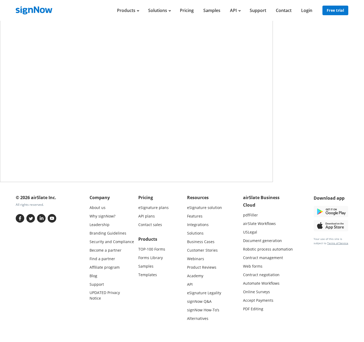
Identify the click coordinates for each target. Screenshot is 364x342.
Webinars (195, 258)
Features (195, 216)
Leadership (100, 224)
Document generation (262, 240)
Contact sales (150, 224)
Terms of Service (337, 243)
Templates (147, 274)
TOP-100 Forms (151, 249)
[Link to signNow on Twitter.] (30, 218)
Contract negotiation (261, 274)
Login (306, 10)
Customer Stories (202, 250)
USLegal (250, 232)
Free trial (335, 10)
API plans (146, 216)
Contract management (263, 257)
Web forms (252, 266)
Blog (93, 275)
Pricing (187, 10)
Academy (195, 275)
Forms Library (150, 257)
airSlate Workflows (259, 223)
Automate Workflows (261, 283)
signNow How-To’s (203, 309)
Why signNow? (102, 216)
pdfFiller (250, 215)
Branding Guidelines (108, 233)
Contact (284, 10)
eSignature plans (153, 207)
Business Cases (201, 241)
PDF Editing (253, 308)
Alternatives (197, 318)
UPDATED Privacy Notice (105, 295)
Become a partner (106, 250)
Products (126, 10)
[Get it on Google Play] (331, 211)
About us (98, 207)
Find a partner (102, 258)
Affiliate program (105, 267)
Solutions (157, 10)
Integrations (198, 224)
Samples (211, 10)
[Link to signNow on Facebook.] (20, 218)
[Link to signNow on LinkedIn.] (41, 218)
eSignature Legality (204, 292)
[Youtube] (52, 218)
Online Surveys (256, 291)
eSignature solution (204, 207)
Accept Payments (258, 300)
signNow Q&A (199, 301)
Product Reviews (201, 267)
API (233, 10)
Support (258, 10)
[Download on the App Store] (331, 225)
